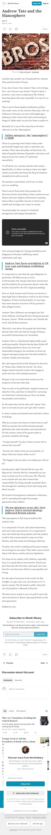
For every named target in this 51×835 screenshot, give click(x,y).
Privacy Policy (27, 804)
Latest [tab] (11, 711)
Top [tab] (4, 711)
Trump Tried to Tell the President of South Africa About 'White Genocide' (18, 741)
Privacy (21, 817)
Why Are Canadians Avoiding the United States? (19, 719)
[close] (44, 747)
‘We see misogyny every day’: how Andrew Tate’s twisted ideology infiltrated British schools (25, 510)
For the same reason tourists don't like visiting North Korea (18, 725)
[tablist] (12, 680)
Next (43, 663)
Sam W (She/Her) (19, 729)
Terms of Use (39, 799)
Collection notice (39, 817)
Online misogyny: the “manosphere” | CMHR (26, 137)
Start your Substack (19, 823)
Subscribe (37, 3)
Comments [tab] (7, 680)
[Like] (4, 29)
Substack (13, 830)
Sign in (46, 3)
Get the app (38, 823)
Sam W (4, 21)
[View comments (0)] (10, 29)
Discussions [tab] (21, 711)
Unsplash (35, 72)
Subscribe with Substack (27, 793)
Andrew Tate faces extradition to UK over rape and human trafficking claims (26, 266)
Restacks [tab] (18, 680)
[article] (25, 725)
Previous (9, 663)
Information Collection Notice (33, 801)
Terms (28, 817)
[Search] (46, 711)
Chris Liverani (25, 72)
